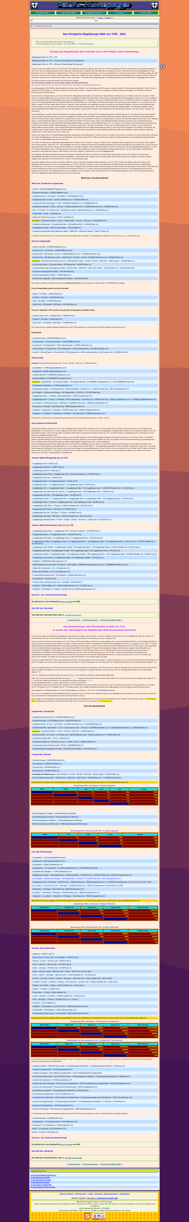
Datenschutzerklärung (111, 1194)
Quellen (90, 1194)
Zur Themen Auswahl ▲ (90, 620)
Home (101, 18)
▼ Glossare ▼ (120, 13)
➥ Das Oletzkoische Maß (39, 1182)
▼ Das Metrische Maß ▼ (68, 13)
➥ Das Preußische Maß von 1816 (42, 1187)
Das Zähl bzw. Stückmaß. (73, 615)
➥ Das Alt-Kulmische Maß (40, 1177)
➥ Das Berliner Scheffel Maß (41, 1185)
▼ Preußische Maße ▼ (42, 13)
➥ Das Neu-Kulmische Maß (40, 1180)
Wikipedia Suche (80, 1194)
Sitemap (108, 18)
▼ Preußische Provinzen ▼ (94, 13)
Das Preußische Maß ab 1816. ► (111, 620)
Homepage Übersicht (67, 1194)
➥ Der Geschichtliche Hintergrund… (43, 1175)
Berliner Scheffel (66, 601)
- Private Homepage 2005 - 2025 (102, 1198)
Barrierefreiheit (125, 1194)
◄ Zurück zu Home (74, 620)
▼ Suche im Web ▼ (146, 13)
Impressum (98, 1194)
